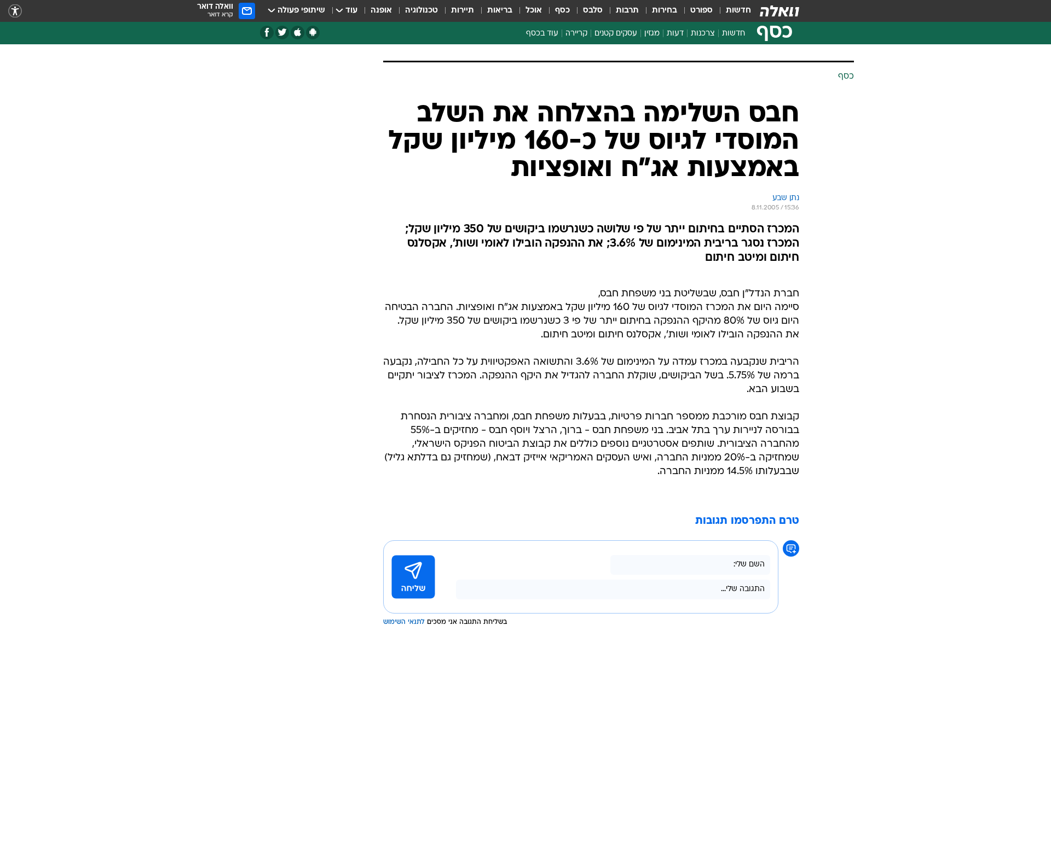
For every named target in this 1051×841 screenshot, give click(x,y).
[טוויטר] (282, 32)
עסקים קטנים (615, 33)
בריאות (499, 11)
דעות (675, 33)
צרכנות (703, 33)
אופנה (381, 11)
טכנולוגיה (421, 11)
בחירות (664, 11)
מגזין (652, 33)
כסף (562, 11)
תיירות (462, 11)
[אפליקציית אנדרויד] (313, 32)
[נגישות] (15, 11)
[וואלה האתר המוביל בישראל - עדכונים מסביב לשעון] (779, 10)
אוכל (534, 11)
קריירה (576, 33)
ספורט (701, 11)
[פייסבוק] (267, 32)
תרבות (627, 11)
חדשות (738, 11)
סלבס (593, 11)
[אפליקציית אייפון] (297, 32)
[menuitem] (732, 11)
